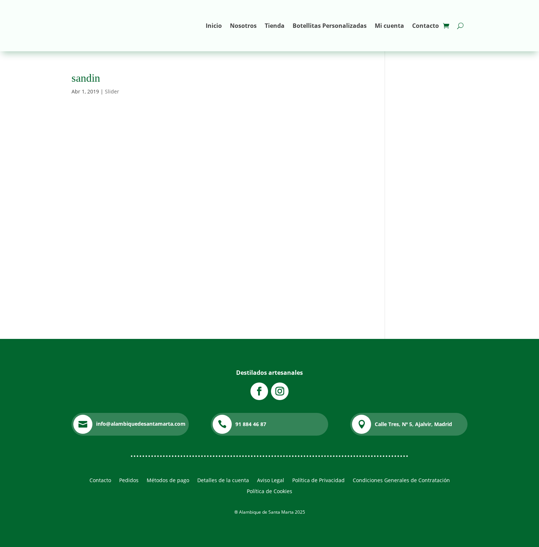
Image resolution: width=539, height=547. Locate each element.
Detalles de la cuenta (223, 481)
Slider (112, 91)
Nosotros (243, 26)
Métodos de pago (168, 481)
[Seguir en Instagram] (280, 391)
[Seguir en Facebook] (259, 391)
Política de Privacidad (318, 481)
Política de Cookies (269, 492)
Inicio (214, 26)
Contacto (425, 26)
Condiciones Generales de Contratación (401, 481)
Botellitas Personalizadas (330, 26)
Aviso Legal (270, 481)
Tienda (275, 26)
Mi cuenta (389, 26)
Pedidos (129, 481)
